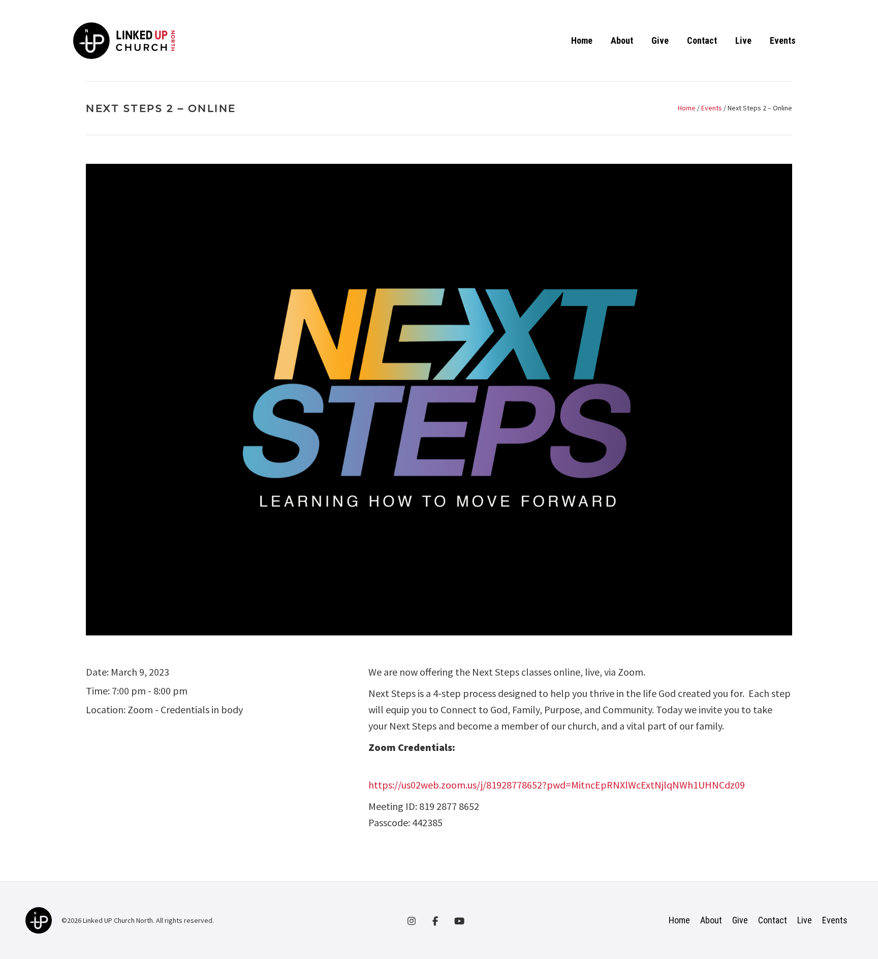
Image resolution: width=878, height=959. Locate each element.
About (622, 40)
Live (743, 40)
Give (660, 40)
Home (581, 40)
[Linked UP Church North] (38, 919)
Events (783, 40)
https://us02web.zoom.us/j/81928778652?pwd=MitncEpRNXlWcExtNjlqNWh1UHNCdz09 (556, 784)
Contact (702, 40)
